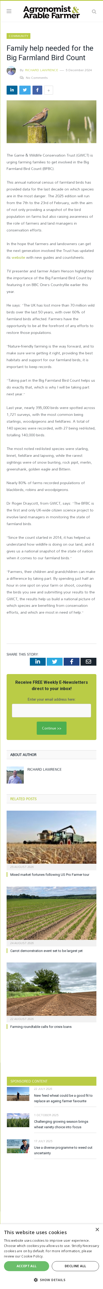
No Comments (37, 77)
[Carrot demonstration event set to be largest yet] (51, 916)
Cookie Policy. (32, 1256)
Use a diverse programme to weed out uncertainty (63, 1150)
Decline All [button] (75, 1266)
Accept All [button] (27, 1266)
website (18, 257)
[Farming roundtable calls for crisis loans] (51, 991)
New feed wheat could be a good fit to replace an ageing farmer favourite (63, 1098)
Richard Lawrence (41, 70)
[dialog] (51, 1256)
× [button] (97, 1230)
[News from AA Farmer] (51, 10)
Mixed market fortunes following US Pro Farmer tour (49, 875)
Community (18, 36)
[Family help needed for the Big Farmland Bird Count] (51, 122)
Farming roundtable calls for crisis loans (41, 1027)
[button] (51, 1280)
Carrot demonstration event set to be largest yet (46, 951)
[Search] (94, 11)
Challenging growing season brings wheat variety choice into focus (61, 1124)
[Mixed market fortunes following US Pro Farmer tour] (51, 840)
